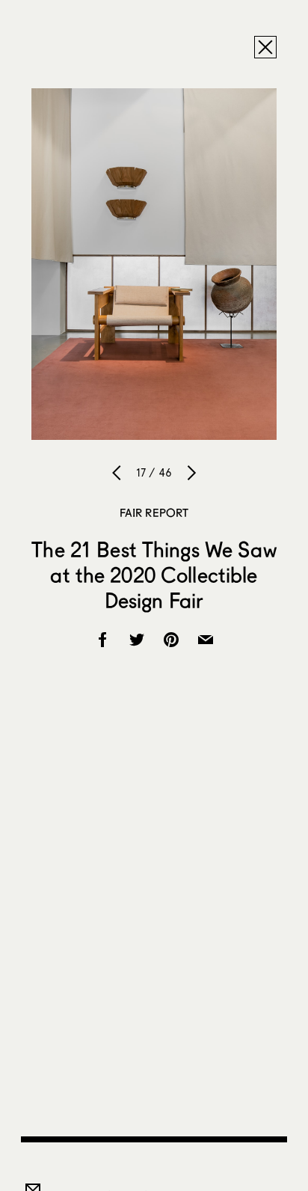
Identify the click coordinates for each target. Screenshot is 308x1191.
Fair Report (154, 512)
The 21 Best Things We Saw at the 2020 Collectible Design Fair (154, 574)
